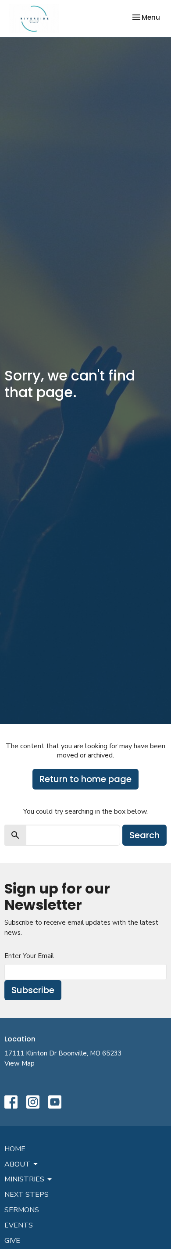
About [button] (17, 1164)
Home (14, 1149)
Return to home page (85, 779)
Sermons (21, 1210)
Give (12, 1240)
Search (144, 835)
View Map (19, 1063)
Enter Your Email (29, 955)
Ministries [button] (24, 1179)
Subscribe (32, 990)
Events (18, 1225)
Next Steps (26, 1194)
